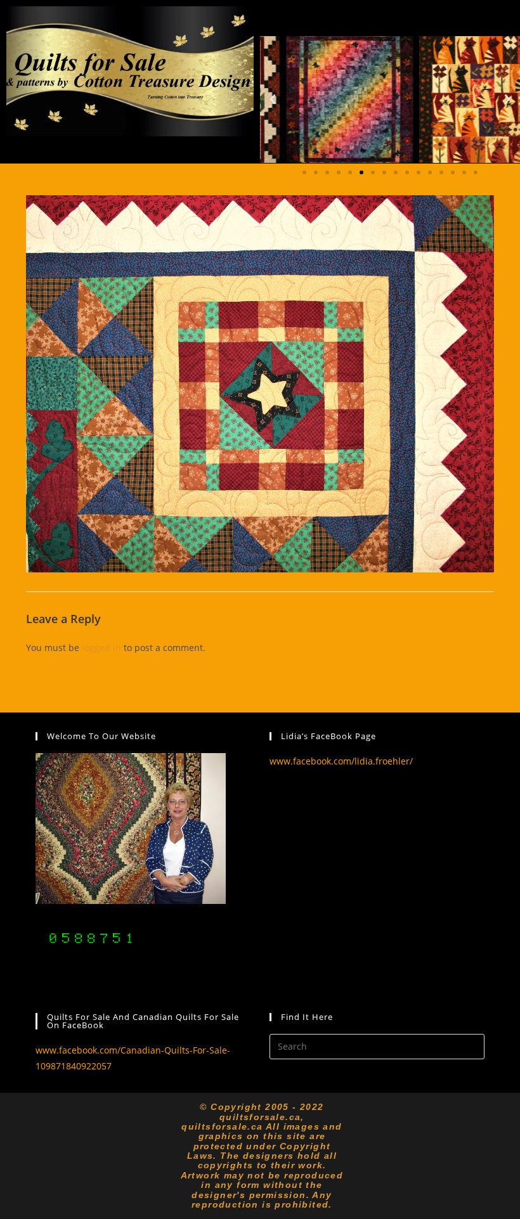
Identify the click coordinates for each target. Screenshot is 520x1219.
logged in (101, 648)
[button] (272, 99)
